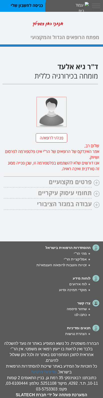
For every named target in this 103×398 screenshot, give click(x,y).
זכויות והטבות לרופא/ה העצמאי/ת (61, 265)
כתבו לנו (80, 315)
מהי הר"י (80, 253)
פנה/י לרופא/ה (51, 137)
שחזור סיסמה (77, 309)
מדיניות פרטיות (43, 372)
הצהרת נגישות (76, 334)
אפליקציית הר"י (75, 259)
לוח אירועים (78, 284)
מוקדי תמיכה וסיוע (73, 290)
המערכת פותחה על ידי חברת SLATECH (51, 395)
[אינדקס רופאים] (83, 25)
